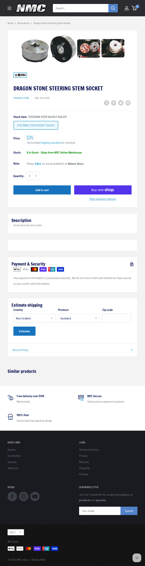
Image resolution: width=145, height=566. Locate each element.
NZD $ (12, 532)
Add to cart (42, 190)
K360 (42, 559)
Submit (129, 511)
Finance (84, 474)
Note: (16, 163)
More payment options (103, 199)
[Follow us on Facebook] (12, 496)
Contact (12, 462)
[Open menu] (9, 8)
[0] (134, 8)
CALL (38, 163)
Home (11, 23)
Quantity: (18, 176)
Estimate (24, 331)
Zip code (107, 309)
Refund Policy (20, 350)
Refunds (84, 462)
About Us (13, 468)
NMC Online (22, 559)
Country (18, 309)
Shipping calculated (51, 142)
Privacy (83, 455)
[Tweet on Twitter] (120, 103)
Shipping (84, 468)
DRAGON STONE (21, 98)
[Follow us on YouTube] (35, 496)
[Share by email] (128, 103)
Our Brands (14, 455)
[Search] (113, 8)
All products (23, 23)
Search (12, 449)
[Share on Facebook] (106, 103)
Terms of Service (89, 449)
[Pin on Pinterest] (113, 103)
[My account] (127, 8)
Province (63, 309)
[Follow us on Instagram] (23, 496)
